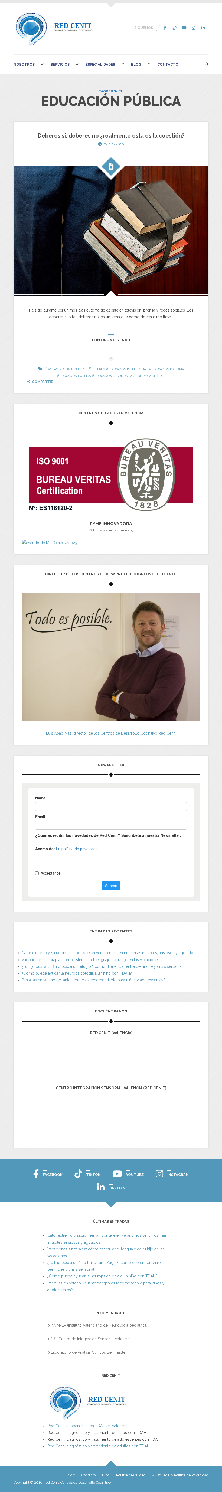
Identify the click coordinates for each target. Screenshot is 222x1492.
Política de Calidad (131, 1475)
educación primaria (168, 369)
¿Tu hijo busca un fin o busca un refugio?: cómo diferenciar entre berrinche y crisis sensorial (102, 966)
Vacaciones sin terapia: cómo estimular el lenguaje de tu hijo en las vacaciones (90, 960)
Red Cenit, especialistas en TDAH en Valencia (86, 1426)
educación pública (75, 376)
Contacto (167, 64)
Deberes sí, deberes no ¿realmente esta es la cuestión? (111, 135)
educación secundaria (113, 376)
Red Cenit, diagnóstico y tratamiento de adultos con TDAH (98, 1446)
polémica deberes (150, 376)
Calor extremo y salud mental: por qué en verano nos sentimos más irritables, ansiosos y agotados (108, 953)
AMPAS (53, 369)
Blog (136, 64)
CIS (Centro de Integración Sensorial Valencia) (90, 1339)
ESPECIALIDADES (100, 64)
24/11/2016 (114, 144)
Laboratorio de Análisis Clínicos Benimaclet (88, 1352)
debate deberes (74, 369)
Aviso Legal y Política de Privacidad (180, 1475)
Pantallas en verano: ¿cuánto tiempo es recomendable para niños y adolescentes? (93, 980)
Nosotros (24, 64)
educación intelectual (128, 369)
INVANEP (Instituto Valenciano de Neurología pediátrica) (99, 1325)
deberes (98, 369)
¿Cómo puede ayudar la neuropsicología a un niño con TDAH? (77, 973)
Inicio (71, 1475)
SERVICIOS (60, 64)
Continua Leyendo (111, 340)
